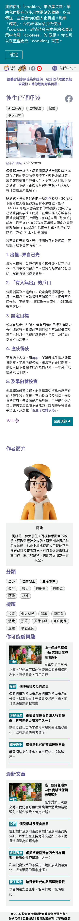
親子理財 (16, 745)
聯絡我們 (14, 918)
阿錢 (19, 163)
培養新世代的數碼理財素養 (45, 745)
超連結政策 (63, 918)
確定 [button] (13, 54)
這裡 (16, 41)
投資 (13, 687)
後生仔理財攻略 (43, 410)
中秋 (13, 662)
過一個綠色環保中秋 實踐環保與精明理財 (56, 653)
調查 (48, 198)
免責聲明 (28, 918)
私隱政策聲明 (45, 918)
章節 (52, 35)
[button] (67, 69)
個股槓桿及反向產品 (34, 687)
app (35, 358)
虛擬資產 (16, 716)
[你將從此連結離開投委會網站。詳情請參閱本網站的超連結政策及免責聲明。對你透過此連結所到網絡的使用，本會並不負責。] (40, 68)
